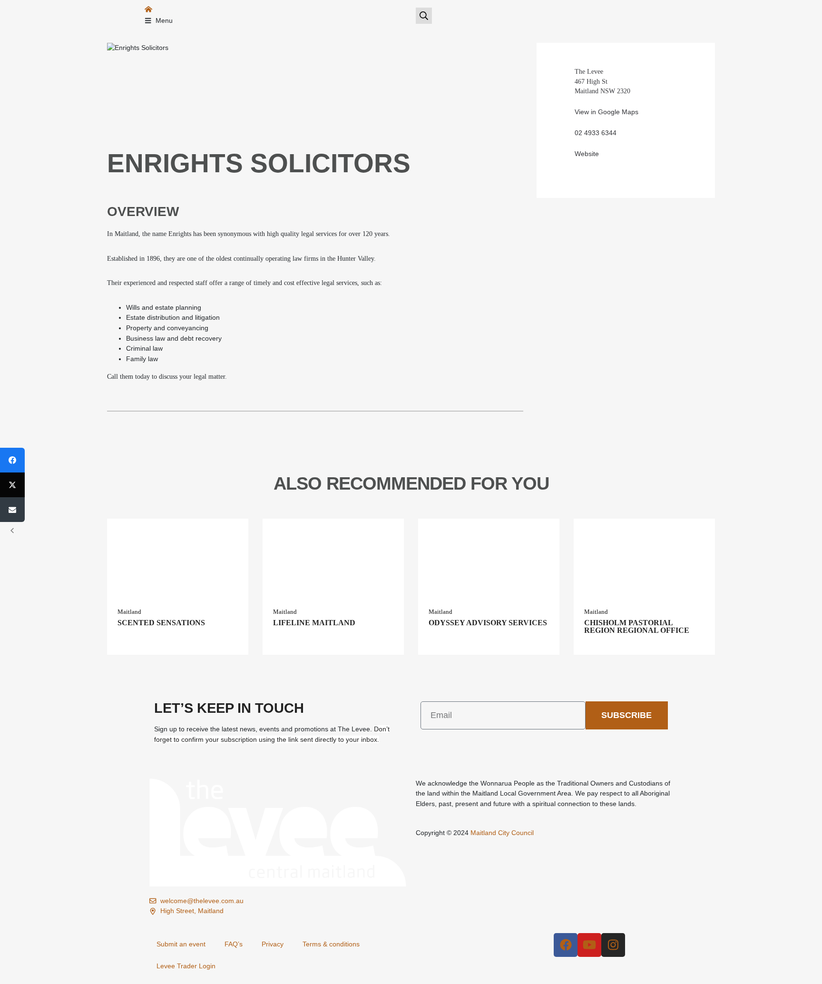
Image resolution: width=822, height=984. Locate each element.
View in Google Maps (606, 112)
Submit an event (181, 944)
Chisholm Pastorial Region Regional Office (636, 626)
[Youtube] (589, 945)
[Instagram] (613, 945)
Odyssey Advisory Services (488, 623)
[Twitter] (12, 484)
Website (587, 153)
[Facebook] (565, 945)
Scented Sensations (161, 623)
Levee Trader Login (186, 966)
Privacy (273, 944)
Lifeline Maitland (314, 623)
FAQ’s (234, 944)
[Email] (12, 509)
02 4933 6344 (595, 133)
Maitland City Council (502, 832)
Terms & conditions (331, 944)
